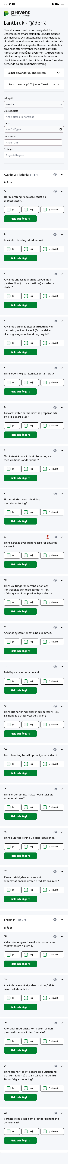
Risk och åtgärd (20, 218)
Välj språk (9, 98)
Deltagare (9, 149)
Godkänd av (10, 136)
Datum (7, 123)
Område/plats (11, 110)
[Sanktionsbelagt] (47, 537)
